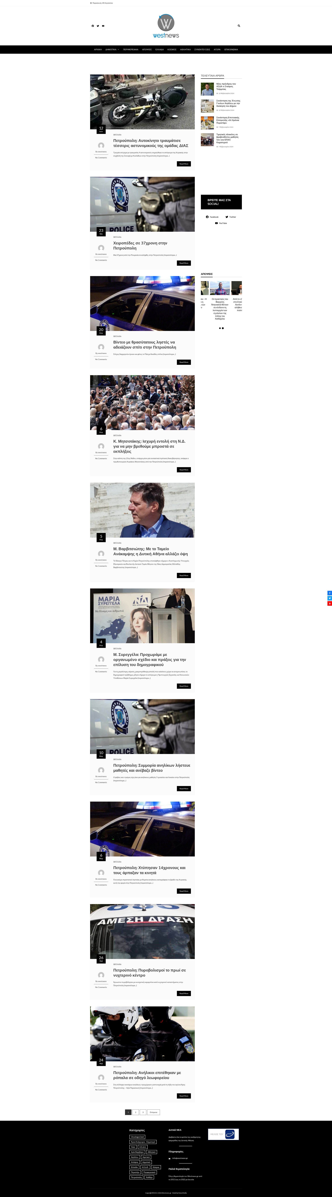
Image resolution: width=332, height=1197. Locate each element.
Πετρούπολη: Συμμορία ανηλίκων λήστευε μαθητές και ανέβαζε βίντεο (151, 768)
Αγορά (217, 49)
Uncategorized (137, 1137)
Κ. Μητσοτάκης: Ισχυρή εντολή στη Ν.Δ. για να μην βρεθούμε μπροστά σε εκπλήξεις (149, 446)
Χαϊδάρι (149, 1177)
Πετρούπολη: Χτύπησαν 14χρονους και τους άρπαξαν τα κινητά (149, 870)
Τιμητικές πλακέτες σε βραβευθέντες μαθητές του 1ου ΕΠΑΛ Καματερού (227, 138)
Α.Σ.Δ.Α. (142, 1147)
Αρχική (98, 49)
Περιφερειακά (130, 49)
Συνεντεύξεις (202, 49)
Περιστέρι (135, 1172)
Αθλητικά (185, 49)
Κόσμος (172, 49)
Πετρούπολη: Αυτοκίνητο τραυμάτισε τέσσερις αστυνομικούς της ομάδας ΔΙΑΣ (150, 143)
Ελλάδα (159, 49)
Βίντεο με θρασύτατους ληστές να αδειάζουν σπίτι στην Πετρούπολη (144, 345)
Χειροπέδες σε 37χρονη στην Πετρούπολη (140, 246)
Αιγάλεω (134, 1157)
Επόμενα (153, 1112)
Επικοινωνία (231, 49)
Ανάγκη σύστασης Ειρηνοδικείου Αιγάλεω (232, 303)
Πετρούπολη (136, 1177)
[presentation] (203, 305)
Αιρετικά (146, 1157)
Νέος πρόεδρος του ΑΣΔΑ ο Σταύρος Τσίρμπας (226, 87)
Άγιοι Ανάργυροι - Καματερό (143, 1142)
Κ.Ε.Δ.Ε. (145, 1167)
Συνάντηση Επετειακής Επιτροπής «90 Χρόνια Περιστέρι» (227, 120)
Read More (183, 164)
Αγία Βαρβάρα (137, 1152)
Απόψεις (147, 49)
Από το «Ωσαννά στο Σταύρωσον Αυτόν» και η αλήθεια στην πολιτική (211, 305)
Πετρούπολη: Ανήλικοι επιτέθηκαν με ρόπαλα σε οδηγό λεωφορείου (147, 1075)
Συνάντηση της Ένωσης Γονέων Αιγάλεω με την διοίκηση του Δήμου (228, 103)
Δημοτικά (111, 49)
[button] (220, 328)
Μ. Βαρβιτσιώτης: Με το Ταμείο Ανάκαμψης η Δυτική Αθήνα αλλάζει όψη (150, 551)
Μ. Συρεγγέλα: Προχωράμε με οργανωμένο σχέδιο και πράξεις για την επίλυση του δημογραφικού (149, 659)
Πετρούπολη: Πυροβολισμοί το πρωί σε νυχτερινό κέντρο (149, 973)
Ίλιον (133, 1147)
